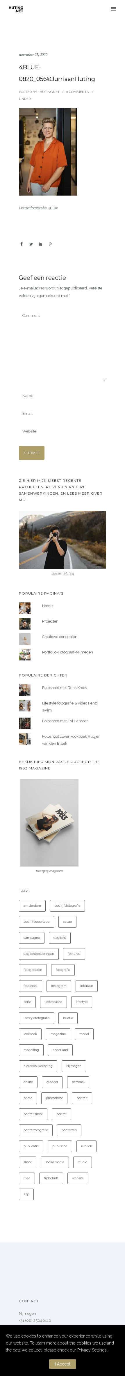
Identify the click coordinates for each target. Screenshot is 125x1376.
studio (82, 1162)
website (78, 1178)
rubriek (86, 1146)
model (84, 1034)
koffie (27, 1002)
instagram (59, 986)
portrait (82, 1098)
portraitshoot (33, 1114)
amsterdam (32, 906)
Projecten (50, 621)
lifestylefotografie (36, 1018)
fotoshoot (31, 986)
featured (74, 954)
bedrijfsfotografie (67, 906)
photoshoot (54, 1098)
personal (78, 1082)
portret (61, 1114)
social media (54, 1162)
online (28, 1082)
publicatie (31, 1146)
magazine (58, 1034)
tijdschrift (51, 1178)
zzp (26, 1194)
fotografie (63, 970)
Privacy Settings (92, 1350)
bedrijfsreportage (36, 922)
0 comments (77, 92)
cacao (67, 922)
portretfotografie (36, 1130)
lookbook (30, 1034)
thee (27, 1178)
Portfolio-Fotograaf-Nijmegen (67, 652)
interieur (86, 986)
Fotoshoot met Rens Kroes (64, 688)
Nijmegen (73, 1066)
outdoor (52, 1082)
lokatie (68, 1018)
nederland (60, 1050)
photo (28, 1098)
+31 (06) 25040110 (35, 1320)
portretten (69, 1130)
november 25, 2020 (33, 54)
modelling (31, 1050)
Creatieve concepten (59, 637)
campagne (32, 938)
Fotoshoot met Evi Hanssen (65, 721)
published (59, 1146)
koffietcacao (53, 1002)
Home (47, 606)
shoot (28, 1162)
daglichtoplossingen (39, 954)
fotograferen (33, 970)
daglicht (59, 938)
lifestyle (82, 1002)
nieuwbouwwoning (38, 1066)
